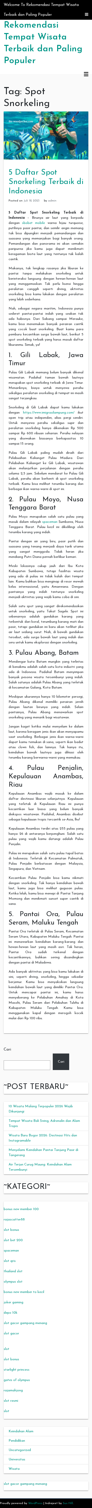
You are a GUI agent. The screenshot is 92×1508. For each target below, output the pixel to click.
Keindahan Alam (21, 1431)
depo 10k (10, 1313)
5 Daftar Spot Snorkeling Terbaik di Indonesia (46, 182)
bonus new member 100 (21, 1209)
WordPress (35, 1503)
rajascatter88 (14, 1219)
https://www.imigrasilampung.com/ (48, 413)
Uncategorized (20, 1450)
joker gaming (13, 1302)
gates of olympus (17, 1380)
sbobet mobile (33, 223)
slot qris (10, 1261)
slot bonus (11, 1230)
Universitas (17, 1459)
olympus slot (13, 1282)
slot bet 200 (13, 1240)
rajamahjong (13, 1390)
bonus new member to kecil (24, 1292)
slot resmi (11, 1401)
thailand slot (13, 1271)
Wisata (14, 1469)
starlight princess (16, 1370)
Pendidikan (17, 1441)
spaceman (49, 522)
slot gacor (11, 1333)
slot (6, 1349)
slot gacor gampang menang (25, 1323)
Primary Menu (86, 74)
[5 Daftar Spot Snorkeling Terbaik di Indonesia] (46, 135)
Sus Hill (68, 1503)
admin (52, 200)
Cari (7, 1050)
